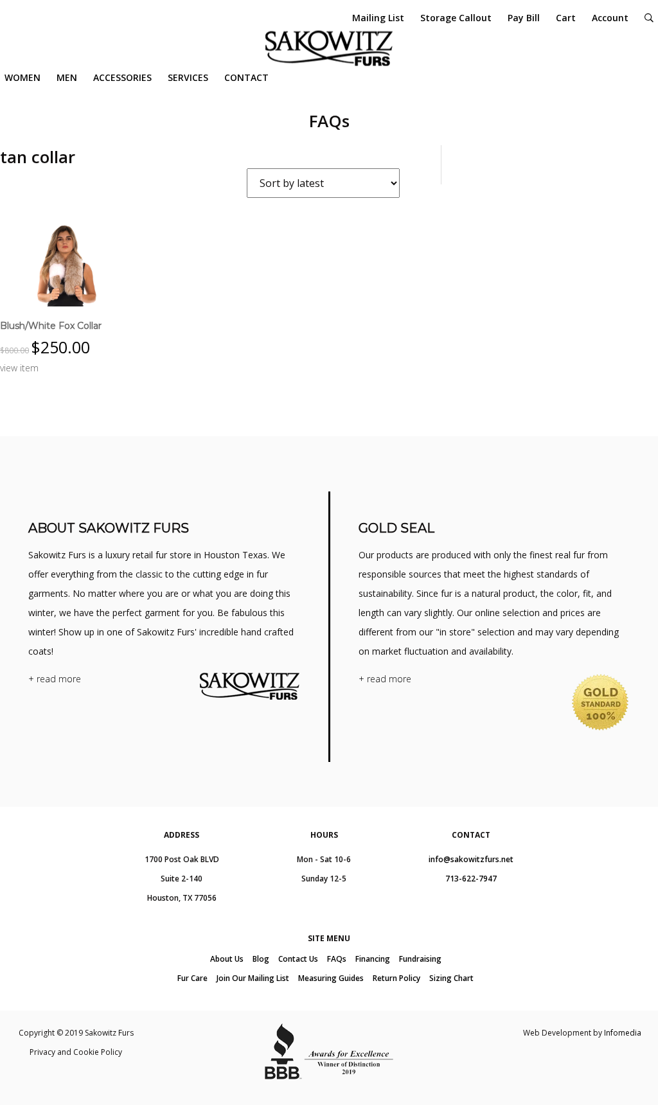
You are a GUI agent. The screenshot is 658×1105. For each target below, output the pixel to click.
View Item (19, 368)
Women (22, 77)
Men (67, 77)
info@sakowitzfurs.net (471, 859)
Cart (566, 18)
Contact (246, 77)
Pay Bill (524, 18)
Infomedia (622, 1032)
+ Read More (54, 679)
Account (610, 18)
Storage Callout (456, 18)
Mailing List (378, 18)
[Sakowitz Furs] (329, 48)
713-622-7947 (471, 878)
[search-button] (649, 18)
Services (188, 77)
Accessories (122, 77)
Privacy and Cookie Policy (76, 1052)
